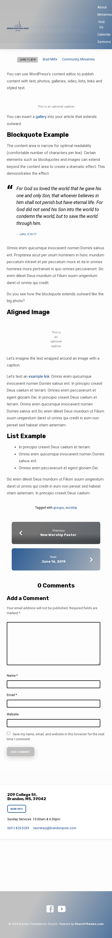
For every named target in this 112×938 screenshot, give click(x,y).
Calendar (104, 34)
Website (13, 714)
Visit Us (101, 24)
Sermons (104, 42)
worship (71, 508)
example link (39, 376)
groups (58, 508)
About (102, 7)
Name (12, 675)
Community (70, 59)
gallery (41, 116)
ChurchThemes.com (88, 924)
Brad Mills (50, 59)
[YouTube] (61, 909)
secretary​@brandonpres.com (54, 828)
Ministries (104, 14)
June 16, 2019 (53, 561)
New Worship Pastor (58, 535)
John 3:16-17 (27, 234)
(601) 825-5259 (18, 828)
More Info (16, 809)
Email (12, 695)
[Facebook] (50, 909)
